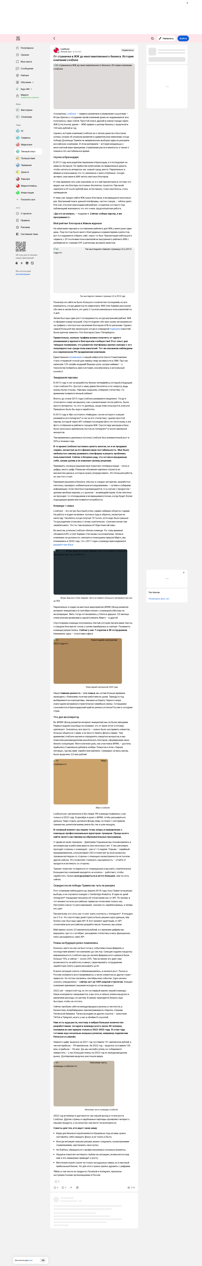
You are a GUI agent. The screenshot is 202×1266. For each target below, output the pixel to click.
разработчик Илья (63, 544)
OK (43, 1260)
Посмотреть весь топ (159, 599)
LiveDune (65, 49)
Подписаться (127, 50)
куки (30, 1260)
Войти (183, 38)
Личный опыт (66, 52)
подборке (115, 328)
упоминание (75, 357)
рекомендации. (23, 274)
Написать (168, 38)
